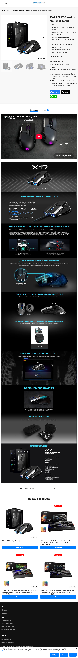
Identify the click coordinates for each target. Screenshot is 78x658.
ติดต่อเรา (4, 613)
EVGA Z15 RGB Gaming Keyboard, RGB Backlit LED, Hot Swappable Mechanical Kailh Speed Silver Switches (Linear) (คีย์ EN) (57, 592)
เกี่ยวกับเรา (4, 610)
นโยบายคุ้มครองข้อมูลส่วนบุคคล (11, 651)
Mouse (28, 10)
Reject (64, 655)
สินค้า (8, 10)
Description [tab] (34, 110)
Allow (73, 655)
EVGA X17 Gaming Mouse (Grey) (12, 541)
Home (3, 10)
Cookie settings (63, 651)
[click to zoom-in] (24, 37)
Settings (54, 655)
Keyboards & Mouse (18, 10)
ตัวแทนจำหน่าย (6, 639)
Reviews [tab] (43, 110)
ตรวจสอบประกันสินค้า (8, 629)
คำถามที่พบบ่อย (6, 620)
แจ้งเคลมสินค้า (6, 632)
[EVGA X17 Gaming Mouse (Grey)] (20, 521)
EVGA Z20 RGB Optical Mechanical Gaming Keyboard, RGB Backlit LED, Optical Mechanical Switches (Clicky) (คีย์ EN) (58, 542)
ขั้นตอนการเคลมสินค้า (8, 626)
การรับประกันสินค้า (7, 623)
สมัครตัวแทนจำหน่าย (7, 642)
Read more (19, 547)
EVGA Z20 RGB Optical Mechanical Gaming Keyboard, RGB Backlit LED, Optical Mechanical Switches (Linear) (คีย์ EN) (19, 592)
